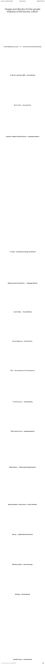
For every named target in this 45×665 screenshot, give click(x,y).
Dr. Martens (13, 75)
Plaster (14, 341)
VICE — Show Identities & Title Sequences (22, 370)
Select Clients (40, 1)
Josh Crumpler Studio (6, 1)
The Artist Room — (18, 402)
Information (22, 1)
